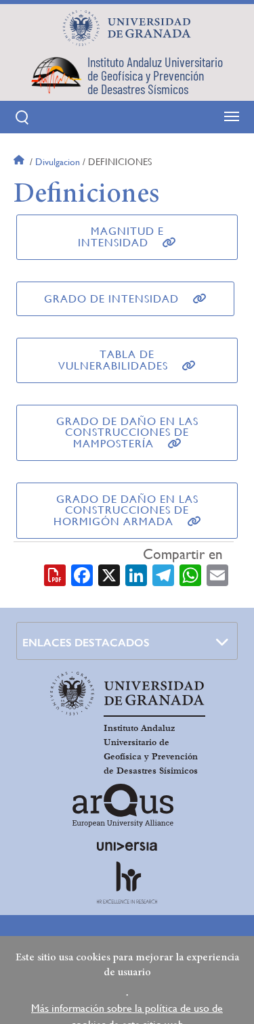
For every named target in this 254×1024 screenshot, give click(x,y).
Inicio (20, 162)
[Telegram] (163, 574)
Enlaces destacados (86, 642)
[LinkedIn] (136, 574)
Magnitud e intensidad (121, 237)
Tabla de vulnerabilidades (113, 360)
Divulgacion (57, 161)
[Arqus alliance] (123, 805)
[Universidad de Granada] (127, 27)
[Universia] (127, 846)
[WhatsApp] (190, 574)
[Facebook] (82, 574)
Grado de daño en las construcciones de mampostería (127, 432)
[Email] (217, 574)
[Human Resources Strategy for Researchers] (127, 883)
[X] (109, 574)
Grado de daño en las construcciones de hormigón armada (126, 510)
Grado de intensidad (111, 298)
